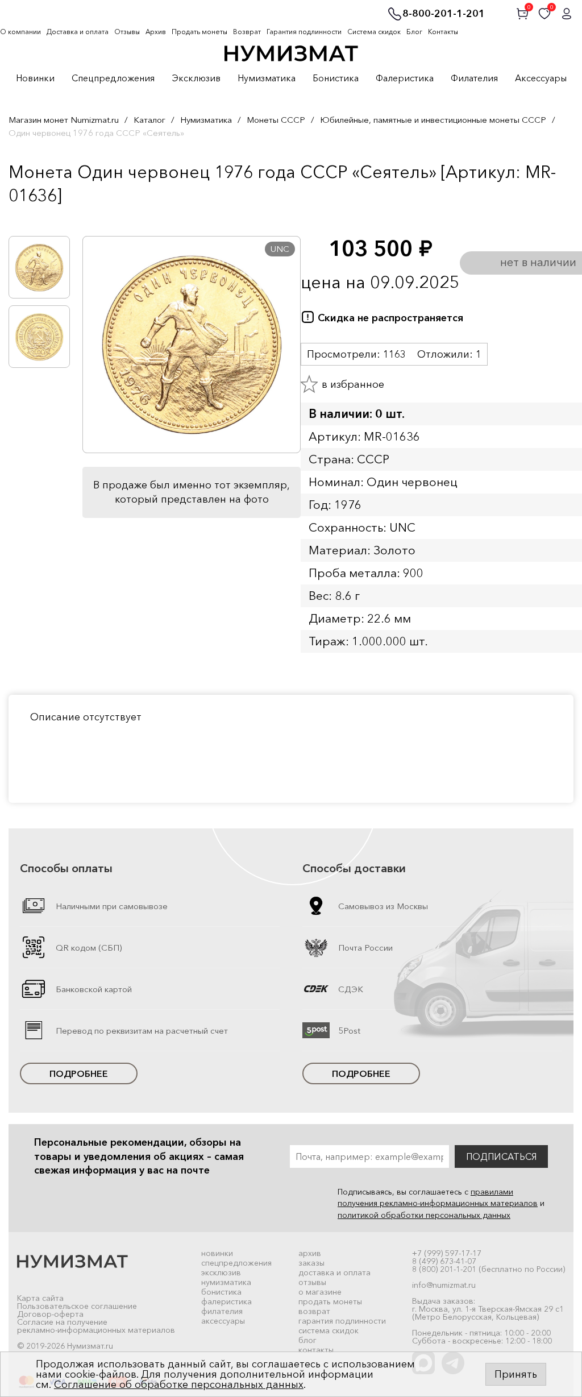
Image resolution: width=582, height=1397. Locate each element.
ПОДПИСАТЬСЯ (501, 1156)
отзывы (312, 1282)
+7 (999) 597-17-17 (446, 1253)
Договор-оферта (50, 1314)
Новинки (35, 78)
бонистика (221, 1292)
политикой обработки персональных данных (424, 1215)
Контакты (443, 31)
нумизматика (226, 1282)
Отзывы (127, 31)
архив (309, 1253)
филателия (222, 1311)
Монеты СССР (276, 119)
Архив (156, 31)
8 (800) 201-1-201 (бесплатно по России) (488, 1269)
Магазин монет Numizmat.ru (64, 119)
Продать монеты (199, 31)
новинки (217, 1253)
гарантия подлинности (342, 1321)
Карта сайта (40, 1298)
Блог (414, 31)
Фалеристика (405, 78)
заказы (311, 1263)
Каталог (149, 119)
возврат (314, 1311)
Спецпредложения (113, 78)
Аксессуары (541, 78)
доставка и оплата (334, 1272)
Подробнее (78, 1073)
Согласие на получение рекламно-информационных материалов (96, 1326)
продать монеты (330, 1301)
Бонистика (336, 78)
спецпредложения (236, 1263)
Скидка (33, 219)
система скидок (328, 1330)
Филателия (474, 78)
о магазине (320, 1292)
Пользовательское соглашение (77, 1306)
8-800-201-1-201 (443, 14)
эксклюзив (221, 1272)
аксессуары (223, 1321)
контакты (316, 1350)
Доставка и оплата (78, 31)
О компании (20, 31)
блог (307, 1340)
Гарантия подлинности (304, 31)
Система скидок (374, 31)
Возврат (247, 31)
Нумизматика (267, 78)
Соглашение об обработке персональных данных (179, 1384)
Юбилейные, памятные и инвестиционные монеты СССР (433, 119)
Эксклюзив (196, 78)
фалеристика (226, 1301)
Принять (515, 1374)
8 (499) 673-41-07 (444, 1261)
